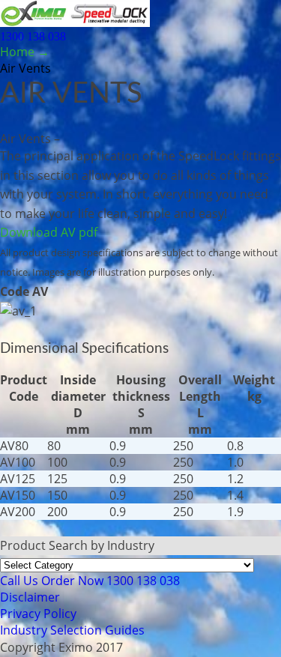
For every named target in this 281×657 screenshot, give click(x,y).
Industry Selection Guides (72, 630)
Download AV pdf (48, 232)
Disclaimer (30, 597)
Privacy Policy (38, 613)
